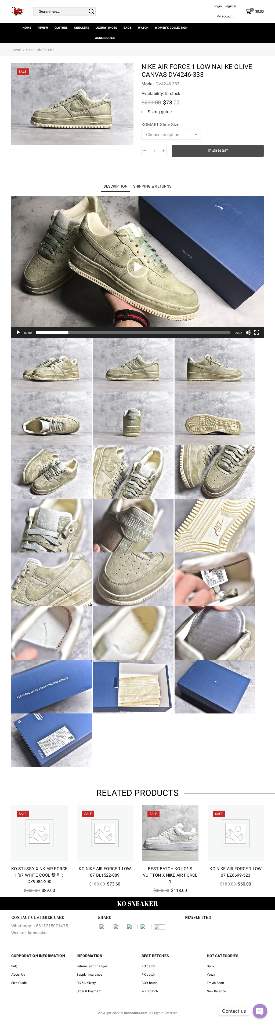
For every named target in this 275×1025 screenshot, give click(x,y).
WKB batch (150, 991)
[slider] (133, 332)
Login (218, 6)
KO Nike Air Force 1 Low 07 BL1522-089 (105, 872)
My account (225, 16)
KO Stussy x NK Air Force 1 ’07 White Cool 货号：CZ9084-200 (39, 875)
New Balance (216, 991)
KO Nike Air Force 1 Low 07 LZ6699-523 (235, 872)
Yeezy (211, 974)
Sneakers (81, 28)
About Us (18, 974)
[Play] (18, 332)
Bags (128, 28)
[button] (137, 267)
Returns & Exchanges (92, 966)
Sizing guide (160, 111)
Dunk (211, 966)
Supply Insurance (89, 974)
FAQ (14, 966)
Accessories (105, 38)
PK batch (148, 974)
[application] (137, 267)
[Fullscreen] (256, 332)
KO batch (148, 966)
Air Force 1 (46, 49)
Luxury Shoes (106, 28)
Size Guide (19, 983)
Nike (29, 49)
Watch (143, 28)
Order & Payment (89, 991)
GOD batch (149, 983)
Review (43, 28)
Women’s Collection (171, 28)
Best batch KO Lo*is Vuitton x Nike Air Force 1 (170, 875)
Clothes (61, 28)
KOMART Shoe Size (160, 124)
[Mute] (248, 332)
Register (230, 6)
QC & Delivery (86, 983)
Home (27, 28)
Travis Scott (216, 983)
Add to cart (220, 151)
